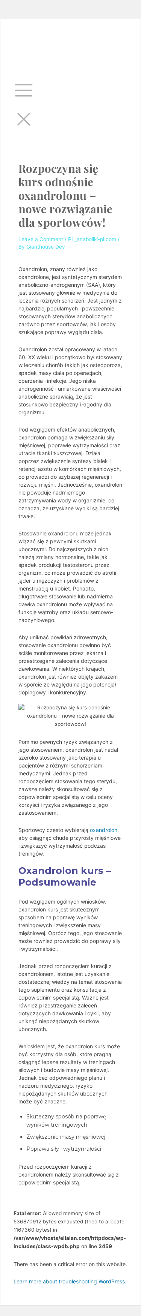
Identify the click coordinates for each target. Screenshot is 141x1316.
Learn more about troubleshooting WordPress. (70, 1281)
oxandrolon (103, 830)
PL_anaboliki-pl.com (92, 239)
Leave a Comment (40, 239)
